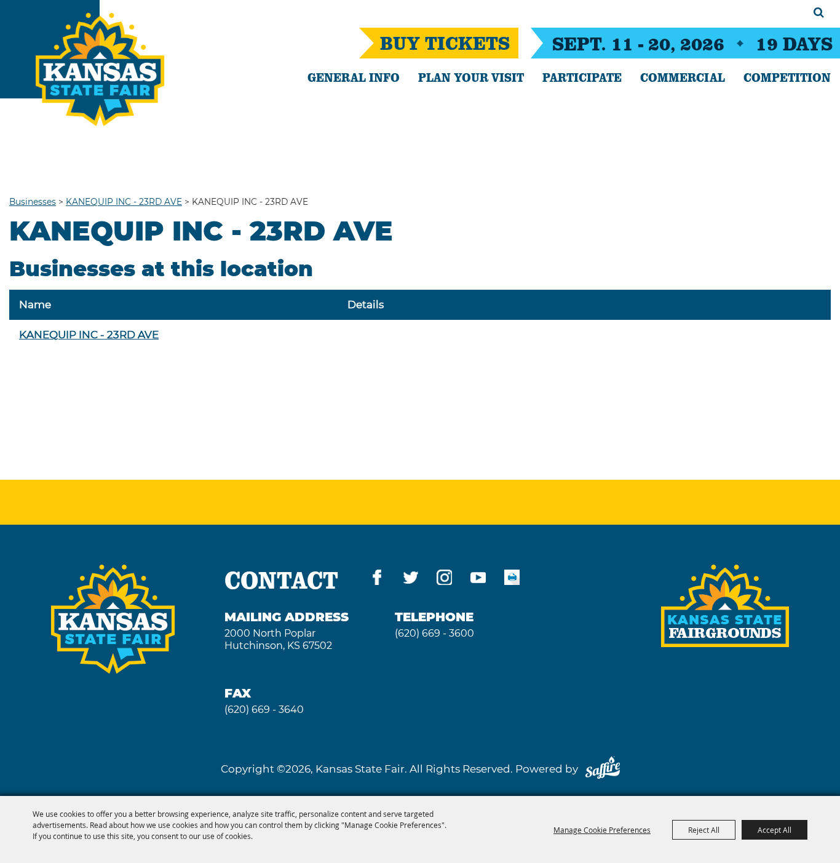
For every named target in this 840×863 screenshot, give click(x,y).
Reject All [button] (703, 830)
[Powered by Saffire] (602, 769)
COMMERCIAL (682, 77)
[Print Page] (512, 580)
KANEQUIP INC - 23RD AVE (124, 202)
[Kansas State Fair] (100, 69)
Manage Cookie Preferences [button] (602, 830)
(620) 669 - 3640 (264, 709)
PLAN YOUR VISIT (471, 77)
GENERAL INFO (353, 77)
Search (819, 12)
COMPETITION (787, 77)
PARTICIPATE (582, 77)
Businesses (32, 202)
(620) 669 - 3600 (434, 633)
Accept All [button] (774, 830)
